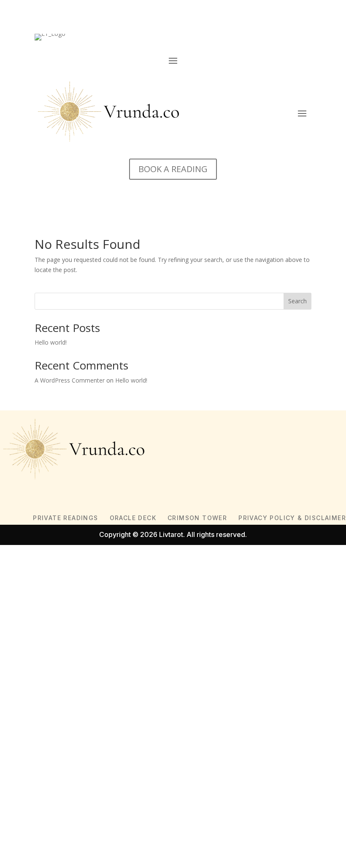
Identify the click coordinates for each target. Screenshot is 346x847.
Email (20, 667)
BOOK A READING (173, 169)
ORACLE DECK (133, 517)
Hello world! (51, 342)
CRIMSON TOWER (197, 517)
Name (21, 646)
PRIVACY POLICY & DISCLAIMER (292, 517)
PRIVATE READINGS (65, 517)
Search (297, 301)
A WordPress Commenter (70, 380)
